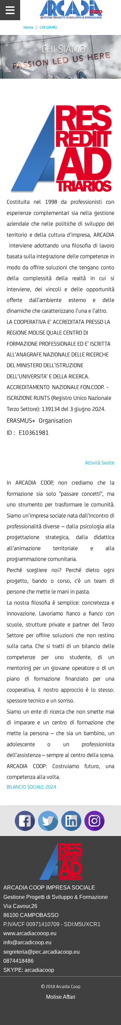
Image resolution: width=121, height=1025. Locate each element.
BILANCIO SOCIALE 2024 (31, 787)
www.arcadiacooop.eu (29, 933)
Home (28, 27)
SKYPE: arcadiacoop (28, 970)
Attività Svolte (99, 462)
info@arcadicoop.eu (27, 942)
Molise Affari (60, 997)
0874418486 (18, 961)
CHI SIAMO (48, 27)
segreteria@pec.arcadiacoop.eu (41, 952)
